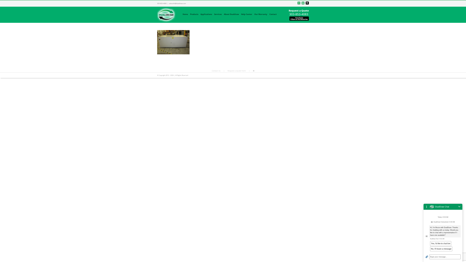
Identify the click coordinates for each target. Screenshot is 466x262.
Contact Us (216, 71)
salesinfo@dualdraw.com (177, 3)
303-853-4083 (162, 3)
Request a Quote (299, 10)
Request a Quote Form (237, 71)
